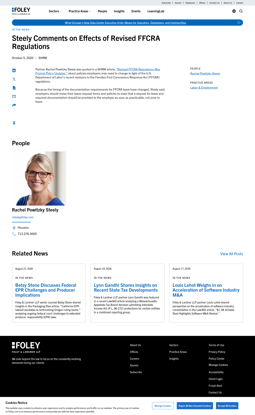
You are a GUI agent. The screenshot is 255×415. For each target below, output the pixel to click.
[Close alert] (238, 22)
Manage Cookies (163, 405)
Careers (239, 3)
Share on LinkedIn (14, 70)
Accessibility (216, 372)
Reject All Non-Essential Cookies (195, 405)
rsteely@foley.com (22, 217)
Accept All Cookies (227, 405)
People (102, 11)
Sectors (54, 11)
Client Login (216, 378)
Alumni (178, 3)
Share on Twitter (14, 79)
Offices (202, 3)
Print (14, 88)
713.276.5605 (27, 234)
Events (136, 11)
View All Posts (231, 253)
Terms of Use (216, 345)
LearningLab (155, 11)
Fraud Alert (215, 385)
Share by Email (14, 96)
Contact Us (214, 3)
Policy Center (216, 358)
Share (14, 105)
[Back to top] (14, 124)
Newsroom (190, 3)
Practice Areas (78, 11)
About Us (228, 3)
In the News (21, 29)
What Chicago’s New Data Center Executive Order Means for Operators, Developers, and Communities (125, 22)
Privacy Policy (217, 351)
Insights (119, 11)
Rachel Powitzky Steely (205, 73)
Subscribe (166, 3)
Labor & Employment (204, 87)
